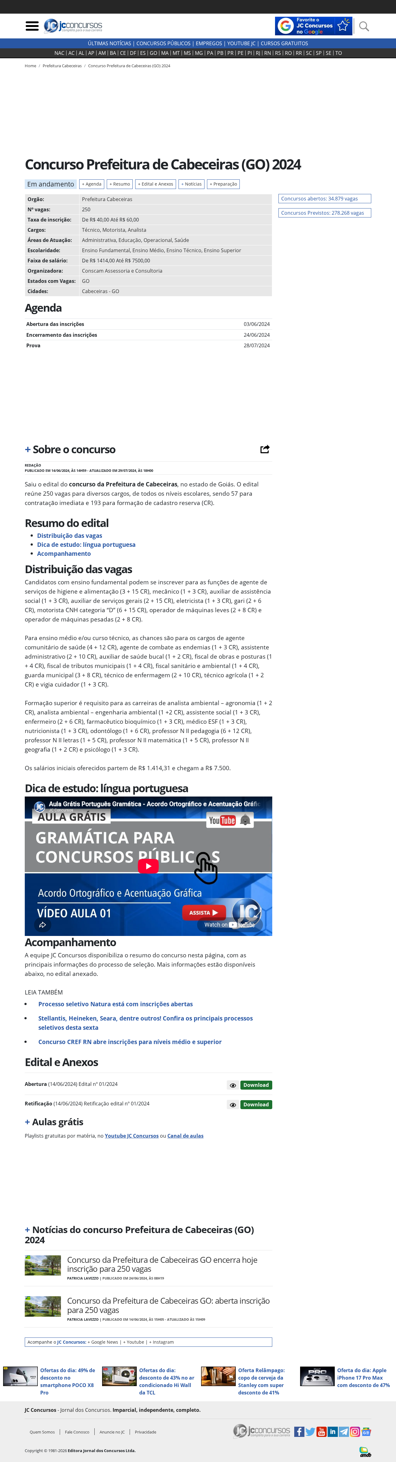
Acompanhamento (64, 553)
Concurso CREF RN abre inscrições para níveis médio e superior (130, 1042)
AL (81, 52)
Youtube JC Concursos (132, 1135)
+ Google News (103, 1342)
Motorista (113, 229)
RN (267, 52)
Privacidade (145, 1432)
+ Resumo (120, 184)
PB (220, 52)
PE (240, 52)
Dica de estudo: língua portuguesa (86, 544)
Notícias (191, 184)
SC (309, 52)
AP (91, 52)
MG (199, 52)
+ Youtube (133, 1342)
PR (230, 52)
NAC (59, 52)
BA (113, 52)
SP (319, 52)
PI (250, 52)
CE (123, 52)
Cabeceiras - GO (100, 291)
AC (71, 52)
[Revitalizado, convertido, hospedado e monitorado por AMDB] (365, 1451)
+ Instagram (161, 1342)
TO (338, 52)
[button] (233, 1085)
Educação (129, 240)
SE (328, 52)
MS (187, 52)
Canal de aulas (185, 1135)
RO (288, 52)
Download (256, 1085)
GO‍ (153, 52)
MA (165, 52)
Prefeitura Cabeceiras (107, 199)
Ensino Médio (148, 250)
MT (176, 52)
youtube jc (241, 43)
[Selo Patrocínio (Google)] (313, 25)
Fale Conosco (77, 1432)
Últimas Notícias (109, 43)
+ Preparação (223, 184)
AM (102, 52)
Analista (137, 229)
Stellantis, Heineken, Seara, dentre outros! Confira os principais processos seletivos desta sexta (145, 1023)
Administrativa (99, 240)
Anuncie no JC (112, 1432)
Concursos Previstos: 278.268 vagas (322, 212)
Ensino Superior (222, 250)
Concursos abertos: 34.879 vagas (319, 198)
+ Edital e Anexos (155, 184)
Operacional (158, 240)
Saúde (181, 240)
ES (143, 52)
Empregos (209, 43)
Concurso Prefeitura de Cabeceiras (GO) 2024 (129, 65)
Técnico (91, 229)
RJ (258, 52)
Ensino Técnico (183, 250)
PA (210, 52)
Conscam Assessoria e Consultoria (122, 270)
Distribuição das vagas (69, 535)
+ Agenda (91, 184)
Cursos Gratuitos (284, 43)
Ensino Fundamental (106, 250)
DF (133, 52)
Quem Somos (42, 1432)
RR (299, 52)
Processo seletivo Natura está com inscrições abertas (115, 1004)
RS (278, 52)
